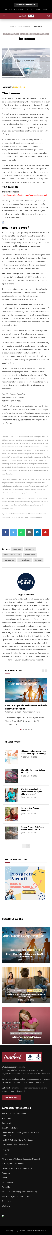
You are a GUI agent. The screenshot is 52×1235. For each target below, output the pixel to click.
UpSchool (6, 1087)
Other (30, 950)
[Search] (48, 16)
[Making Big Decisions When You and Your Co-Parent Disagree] (26, 985)
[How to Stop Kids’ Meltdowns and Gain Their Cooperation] (26, 690)
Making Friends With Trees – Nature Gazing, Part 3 (33, 828)
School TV (6, 1187)
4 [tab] (28, 729)
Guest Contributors (24, 27)
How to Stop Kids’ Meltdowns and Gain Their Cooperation (26, 955)
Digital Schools (19, 86)
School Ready (7, 1182)
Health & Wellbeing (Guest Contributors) (26, 1033)
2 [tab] (23, 729)
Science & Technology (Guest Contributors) (19, 1191)
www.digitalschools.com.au (37, 1230)
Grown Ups (17, 549)
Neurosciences (9, 560)
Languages (6, 1149)
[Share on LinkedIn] (37, 532)
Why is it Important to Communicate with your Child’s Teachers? (31, 791)
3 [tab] (26, 729)
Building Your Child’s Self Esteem (26, 9)
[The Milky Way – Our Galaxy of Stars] (11, 776)
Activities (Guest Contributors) (14, 1113)
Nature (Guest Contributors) (13, 1163)
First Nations (7, 1118)
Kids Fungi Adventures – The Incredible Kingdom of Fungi (33, 752)
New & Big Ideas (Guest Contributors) (34, 34)
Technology (6, 1201)
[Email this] (29, 532)
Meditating (30, 549)
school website (31, 612)
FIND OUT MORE (11, 1097)
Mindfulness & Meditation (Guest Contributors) (21, 1158)
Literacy (5, 1154)
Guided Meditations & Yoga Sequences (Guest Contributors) (20, 1134)
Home (12, 27)
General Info (7, 1123)
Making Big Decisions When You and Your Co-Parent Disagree (26, 995)
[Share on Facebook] (5, 532)
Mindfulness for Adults (12, 554)
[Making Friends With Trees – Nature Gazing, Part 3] (11, 833)
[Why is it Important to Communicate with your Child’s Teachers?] (11, 795)
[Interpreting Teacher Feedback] (11, 814)
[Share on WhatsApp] (21, 532)
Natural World (30, 554)
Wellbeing (37, 950)
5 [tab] (31, 729)
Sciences (38, 560)
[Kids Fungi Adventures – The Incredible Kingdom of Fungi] (11, 757)
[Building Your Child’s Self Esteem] (26, 1025)
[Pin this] (45, 532)
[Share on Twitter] (13, 532)
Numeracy (6, 1172)
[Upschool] (26, 16)
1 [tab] (20, 729)
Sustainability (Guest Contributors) (16, 1196)
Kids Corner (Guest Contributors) (15, 1144)
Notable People (24, 560)
